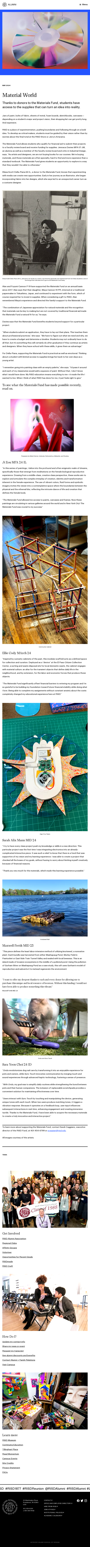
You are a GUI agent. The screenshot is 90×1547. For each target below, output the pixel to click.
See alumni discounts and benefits (18, 1355)
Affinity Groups (9, 1248)
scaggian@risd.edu (57, 1130)
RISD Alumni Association (14, 1238)
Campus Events (9, 1458)
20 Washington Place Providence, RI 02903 (30, 1501)
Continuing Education (12, 1445)
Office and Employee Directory (57, 1503)
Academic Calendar (52, 1515)
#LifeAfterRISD (73, 1488)
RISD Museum (9, 1440)
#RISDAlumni (51, 1488)
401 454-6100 (28, 1508)
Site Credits (8, 1463)
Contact (47, 1500)
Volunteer (7, 1252)
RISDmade (7, 1261)
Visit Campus (8, 1364)
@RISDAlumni (31, 1488)
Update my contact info (13, 1342)
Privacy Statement (11, 1468)
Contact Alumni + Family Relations (18, 1360)
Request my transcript (13, 1351)
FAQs (5, 1472)
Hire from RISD (50, 1506)
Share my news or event (13, 1346)
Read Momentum (10, 1454)
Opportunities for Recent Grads (17, 1257)
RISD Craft (7, 1266)
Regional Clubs (9, 1243)
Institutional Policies (53, 1512)
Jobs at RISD (49, 1509)
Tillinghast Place (10, 1449)
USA (24, 1504)
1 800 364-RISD (28, 1511)
